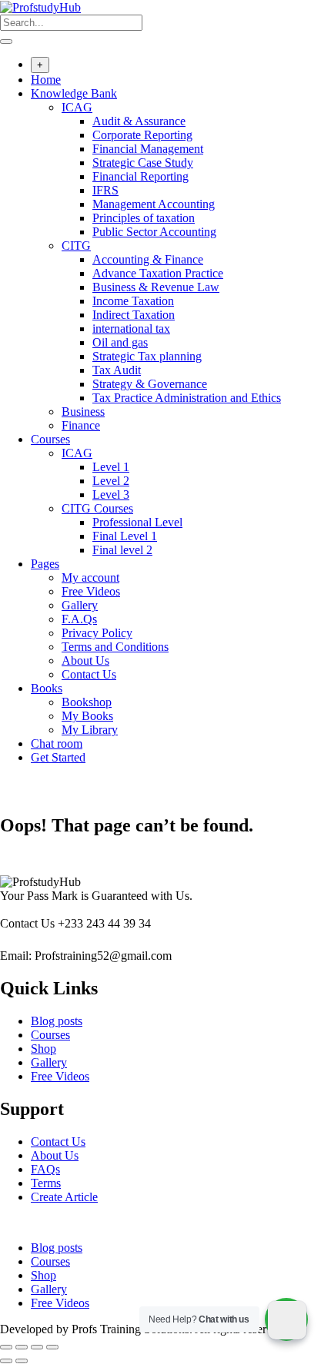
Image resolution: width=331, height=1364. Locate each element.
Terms (46, 1183)
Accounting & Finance (147, 259)
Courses (50, 439)
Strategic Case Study (142, 162)
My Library (90, 729)
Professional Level (137, 522)
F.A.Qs (79, 619)
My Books (87, 715)
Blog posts (56, 1020)
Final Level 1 (124, 536)
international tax (131, 328)
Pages (45, 563)
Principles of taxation (143, 217)
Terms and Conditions (115, 646)
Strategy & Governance (149, 383)
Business (83, 411)
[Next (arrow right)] (21, 1361)
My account (90, 577)
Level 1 (110, 466)
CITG (76, 245)
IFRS (105, 190)
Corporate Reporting (142, 134)
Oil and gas (120, 342)
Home (46, 79)
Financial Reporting (140, 176)
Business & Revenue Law (155, 287)
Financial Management (147, 148)
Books (46, 688)
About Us (85, 660)
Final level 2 (122, 549)
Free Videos (91, 591)
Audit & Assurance (139, 121)
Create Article (64, 1196)
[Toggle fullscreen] (21, 1347)
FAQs (45, 1169)
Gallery (80, 605)
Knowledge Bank (74, 93)
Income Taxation (133, 300)
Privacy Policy (97, 632)
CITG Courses (97, 508)
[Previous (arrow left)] (6, 1361)
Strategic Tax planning (147, 356)
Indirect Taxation (133, 314)
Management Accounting (153, 204)
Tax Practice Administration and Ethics (186, 397)
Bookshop (87, 702)
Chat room (56, 743)
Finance (81, 425)
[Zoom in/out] (6, 1347)
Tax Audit (116, 370)
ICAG (77, 107)
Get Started (58, 757)
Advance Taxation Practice (157, 273)
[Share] (37, 1347)
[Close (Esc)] (52, 1347)
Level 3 (110, 494)
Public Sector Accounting (154, 231)
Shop (43, 1048)
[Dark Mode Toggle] (287, 1320)
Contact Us (89, 674)
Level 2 (110, 480)
